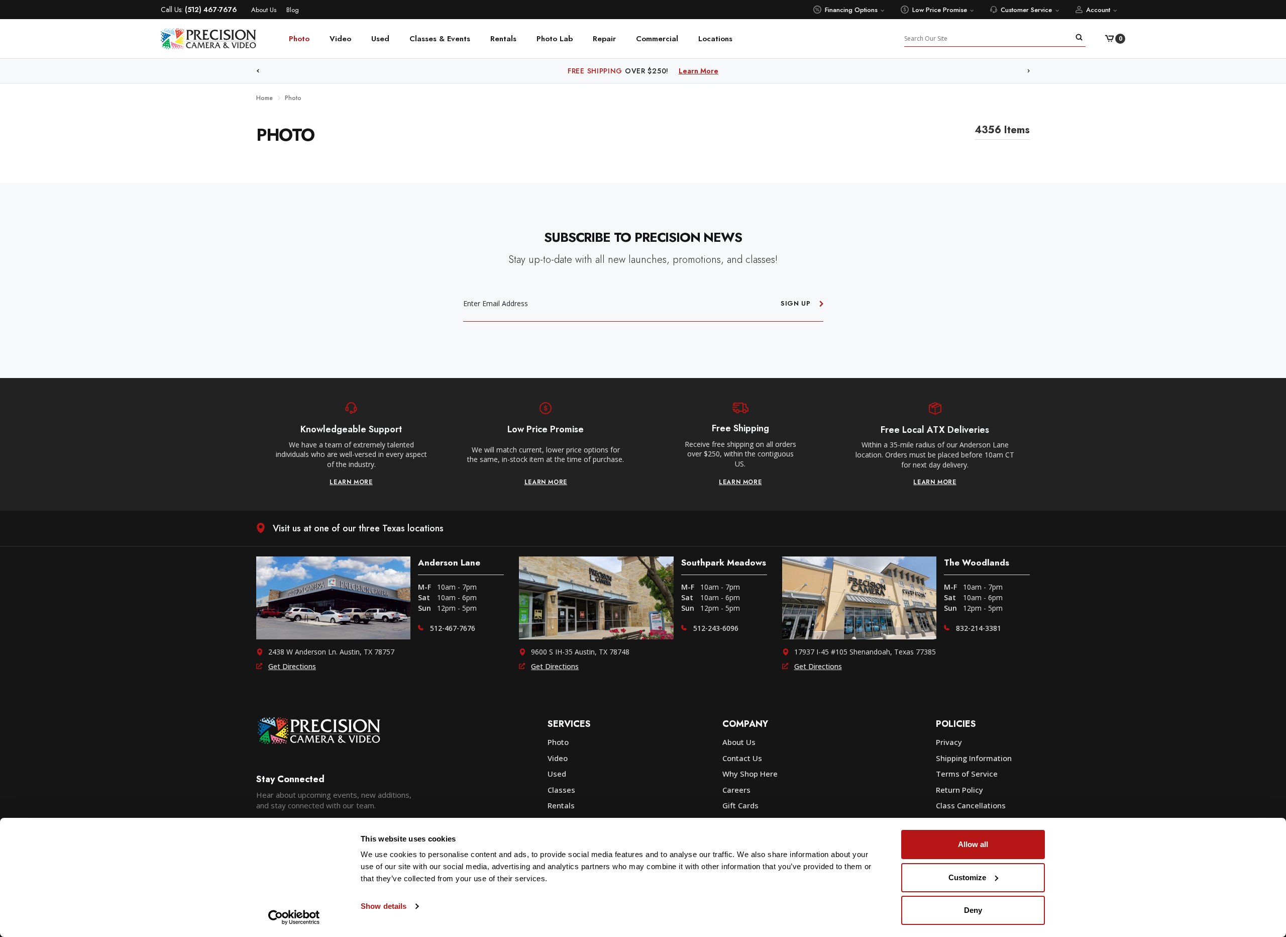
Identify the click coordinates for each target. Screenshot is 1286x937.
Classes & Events (439, 38)
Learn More (722, 71)
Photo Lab (555, 38)
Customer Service (1026, 10)
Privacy (949, 742)
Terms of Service (967, 774)
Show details (383, 906)
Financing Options (851, 10)
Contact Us (742, 758)
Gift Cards (740, 805)
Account (1098, 10)
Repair (604, 38)
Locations (715, 38)
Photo (299, 38)
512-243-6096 (715, 628)
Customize (967, 877)
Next (1028, 71)
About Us (263, 10)
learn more (351, 482)
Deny (973, 910)
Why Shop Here (750, 774)
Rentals (503, 38)
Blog (292, 10)
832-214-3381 (978, 628)
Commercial (657, 38)
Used (380, 38)
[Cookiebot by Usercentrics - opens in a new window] (294, 917)
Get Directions (292, 666)
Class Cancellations (971, 805)
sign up (796, 303)
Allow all (973, 844)
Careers (736, 790)
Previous (257, 71)
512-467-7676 (452, 628)
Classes (561, 790)
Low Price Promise (939, 10)
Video (340, 38)
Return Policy (959, 790)
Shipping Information (974, 758)
